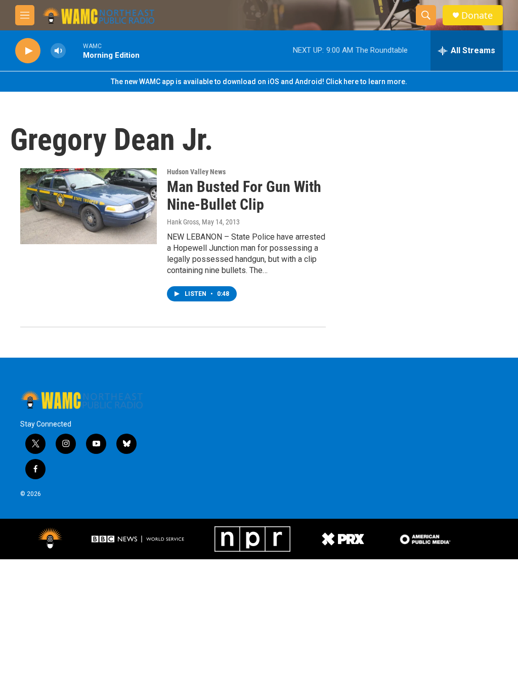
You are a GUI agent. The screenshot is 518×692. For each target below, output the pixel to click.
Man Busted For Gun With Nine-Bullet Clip (244, 195)
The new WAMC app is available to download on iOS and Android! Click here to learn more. (259, 82)
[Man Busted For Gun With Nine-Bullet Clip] (88, 206)
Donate (477, 15)
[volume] (58, 51)
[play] (28, 51)
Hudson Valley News (196, 172)
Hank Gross (183, 222)
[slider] (74, 50)
